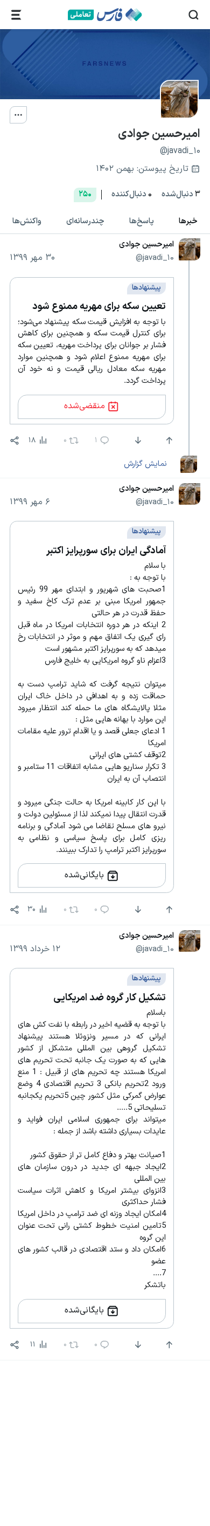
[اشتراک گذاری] (14, 440)
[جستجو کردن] (193, 15)
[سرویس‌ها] (16, 15)
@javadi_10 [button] (155, 258)
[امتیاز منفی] (137, 440)
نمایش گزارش (145, 464)
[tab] (188, 221)
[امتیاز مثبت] (168, 440)
